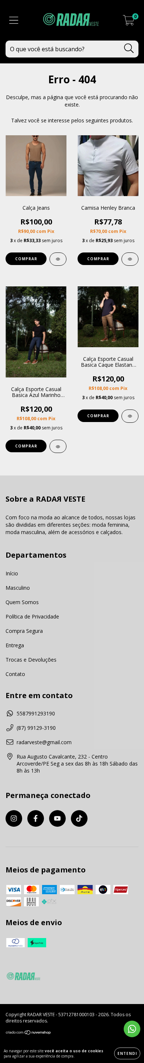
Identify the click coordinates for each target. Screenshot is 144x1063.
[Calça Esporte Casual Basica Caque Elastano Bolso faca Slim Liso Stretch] (129, 416)
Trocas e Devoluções (31, 659)
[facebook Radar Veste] (35, 818)
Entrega (15, 645)
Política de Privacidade (32, 616)
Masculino (18, 587)
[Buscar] (129, 48)
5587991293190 (36, 713)
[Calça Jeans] (57, 259)
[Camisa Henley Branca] (129, 259)
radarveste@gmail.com (44, 742)
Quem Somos (22, 602)
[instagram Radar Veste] (14, 818)
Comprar (26, 258)
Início (12, 573)
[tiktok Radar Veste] (79, 818)
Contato (15, 673)
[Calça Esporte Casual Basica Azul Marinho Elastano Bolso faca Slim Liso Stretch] (57, 446)
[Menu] (14, 20)
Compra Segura (24, 630)
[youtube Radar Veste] (57, 818)
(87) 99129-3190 (36, 727)
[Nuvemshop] (29, 1033)
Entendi (127, 1053)
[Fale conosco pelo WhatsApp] (132, 1029)
